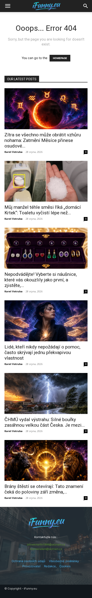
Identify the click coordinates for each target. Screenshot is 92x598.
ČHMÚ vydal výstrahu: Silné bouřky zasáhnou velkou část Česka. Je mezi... (44, 422)
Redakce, (51, 566)
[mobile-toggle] (7, 6)
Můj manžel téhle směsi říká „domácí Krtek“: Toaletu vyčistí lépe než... (42, 210)
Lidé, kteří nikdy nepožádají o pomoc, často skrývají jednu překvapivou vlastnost (42, 352)
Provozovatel (31, 566)
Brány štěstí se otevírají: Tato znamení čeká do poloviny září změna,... (43, 489)
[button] (85, 6)
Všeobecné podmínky (64, 561)
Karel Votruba (13, 152)
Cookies (65, 566)
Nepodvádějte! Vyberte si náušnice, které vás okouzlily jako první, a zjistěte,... (40, 280)
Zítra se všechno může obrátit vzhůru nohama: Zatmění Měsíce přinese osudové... (42, 140)
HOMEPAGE (60, 58)
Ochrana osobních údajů (28, 561)
